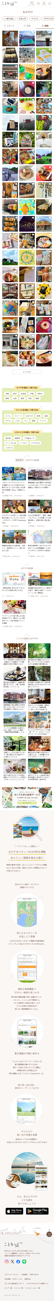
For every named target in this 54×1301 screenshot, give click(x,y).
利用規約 (25, 1274)
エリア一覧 (8, 1288)
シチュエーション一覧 (32, 1288)
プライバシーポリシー (12, 1274)
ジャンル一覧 (18, 1288)
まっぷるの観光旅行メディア (14, 1283)
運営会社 (28, 1279)
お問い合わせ (34, 1274)
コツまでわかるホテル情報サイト (37, 1283)
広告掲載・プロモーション (14, 1279)
